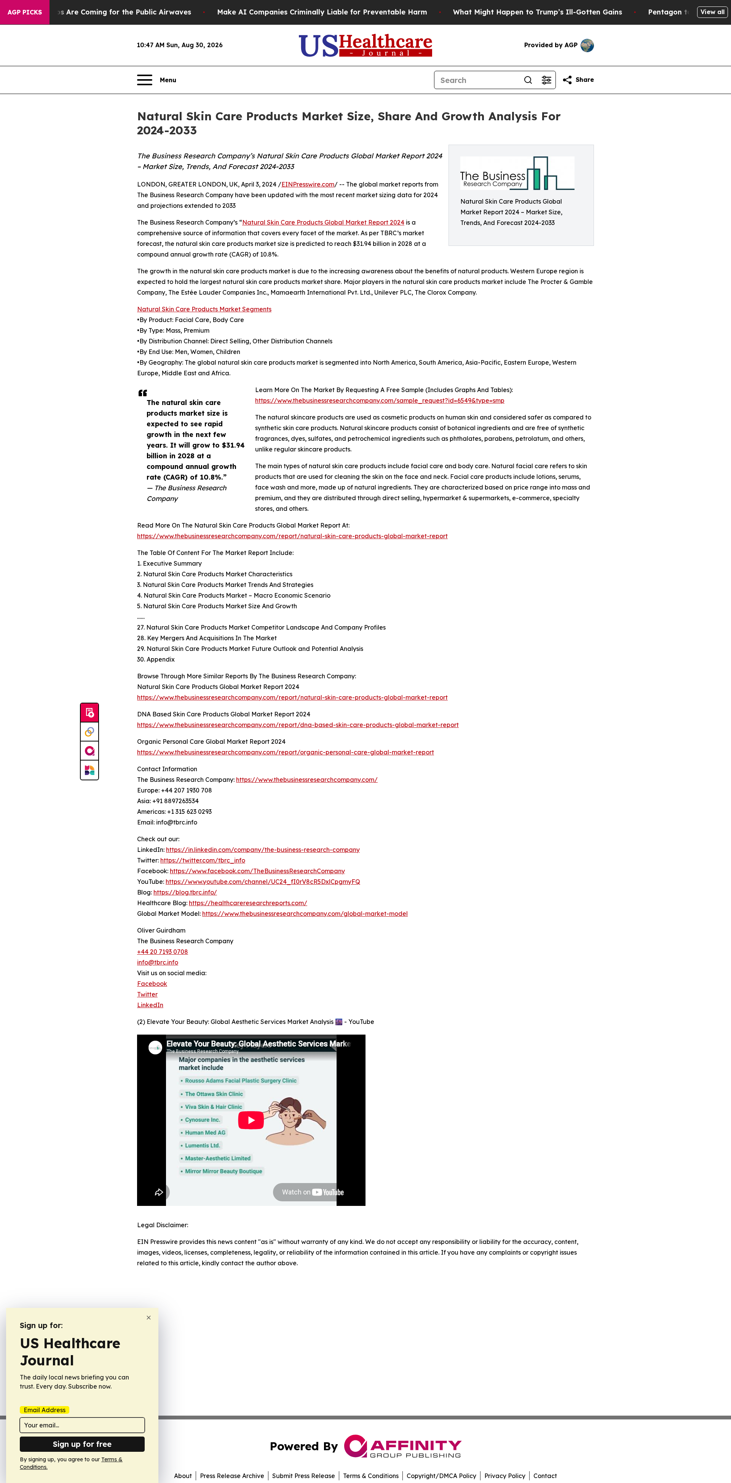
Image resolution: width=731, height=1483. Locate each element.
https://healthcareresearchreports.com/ (248, 903)
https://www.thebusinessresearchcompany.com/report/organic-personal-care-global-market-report (285, 752)
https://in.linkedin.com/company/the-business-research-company (263, 849)
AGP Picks (25, 12)
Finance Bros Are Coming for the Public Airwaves (105, 12)
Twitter (147, 994)
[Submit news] (89, 712)
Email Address (44, 1410)
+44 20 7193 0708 (162, 951)
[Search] (528, 80)
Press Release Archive (232, 1476)
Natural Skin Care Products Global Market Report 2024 (323, 222)
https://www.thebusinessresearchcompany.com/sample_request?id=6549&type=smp (379, 400)
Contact (545, 1476)
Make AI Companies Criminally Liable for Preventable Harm (322, 12)
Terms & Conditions (371, 1476)
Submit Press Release (303, 1476)
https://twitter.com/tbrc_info (202, 860)
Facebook (152, 983)
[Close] (148, 1317)
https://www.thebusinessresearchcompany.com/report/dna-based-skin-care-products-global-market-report (298, 725)
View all (713, 12)
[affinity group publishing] (89, 751)
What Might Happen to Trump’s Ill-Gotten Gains (537, 12)
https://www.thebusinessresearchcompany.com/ (307, 779)
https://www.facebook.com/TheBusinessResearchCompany (257, 871)
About (183, 1476)
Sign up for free (82, 1444)
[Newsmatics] (89, 770)
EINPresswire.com (307, 184)
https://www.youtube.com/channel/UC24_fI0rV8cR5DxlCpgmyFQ (263, 881)
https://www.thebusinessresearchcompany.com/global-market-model (305, 913)
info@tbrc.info (157, 962)
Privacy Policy (504, 1476)
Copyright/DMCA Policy (441, 1476)
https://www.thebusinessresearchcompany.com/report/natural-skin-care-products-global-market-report (292, 536)
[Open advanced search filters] (546, 80)
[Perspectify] (89, 732)
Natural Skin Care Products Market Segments (204, 309)
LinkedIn (150, 1005)
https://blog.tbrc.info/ (185, 892)
